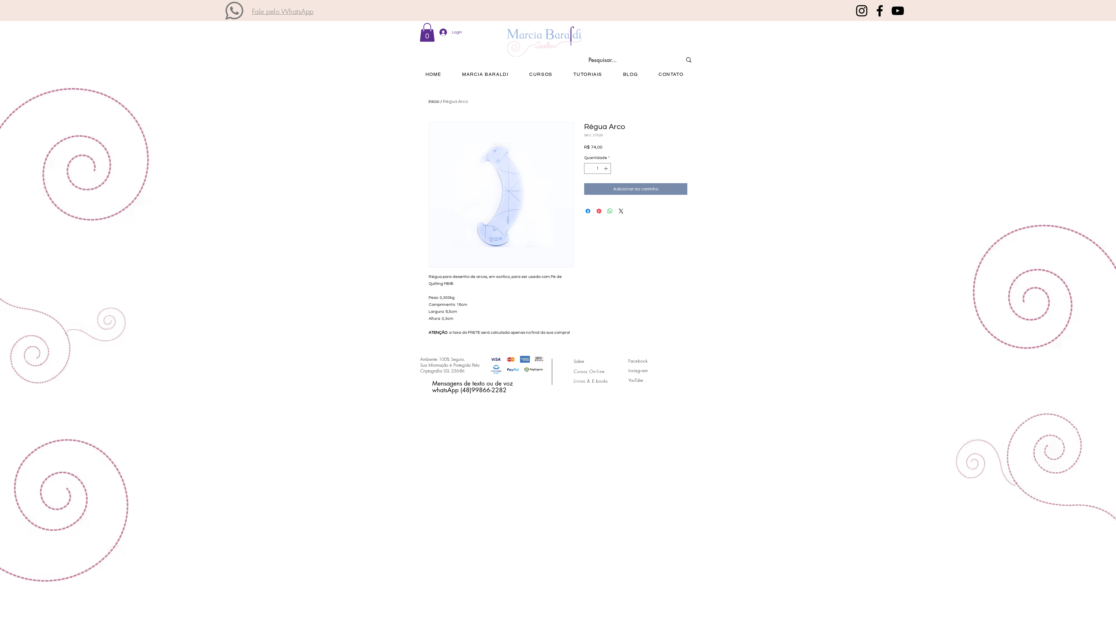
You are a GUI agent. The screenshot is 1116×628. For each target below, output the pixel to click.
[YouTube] (897, 10)
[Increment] (606, 168)
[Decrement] (588, 168)
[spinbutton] (597, 168)
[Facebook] (879, 10)
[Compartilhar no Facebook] (587, 211)
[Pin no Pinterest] (598, 211)
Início (434, 101)
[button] (234, 11)
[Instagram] (861, 10)
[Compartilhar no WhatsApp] (610, 211)
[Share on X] (621, 211)
